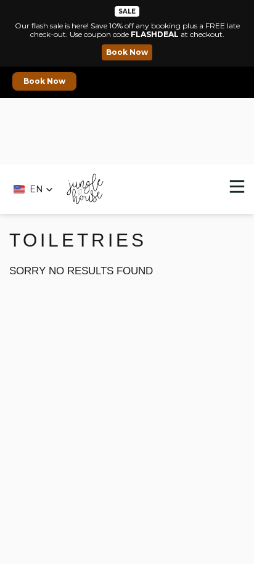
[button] (33, 189)
